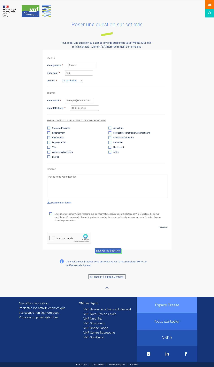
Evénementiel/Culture (123, 137)
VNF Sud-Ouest (93, 337)
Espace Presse (167, 305)
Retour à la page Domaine (109, 276)
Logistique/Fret (59, 142)
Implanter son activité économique (42, 308)
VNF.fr (167, 338)
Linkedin (167, 354)
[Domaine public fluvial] (27, 11)
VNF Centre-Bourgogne (99, 332)
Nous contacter (167, 321)
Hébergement (58, 133)
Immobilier (118, 142)
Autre (116, 152)
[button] (209, 4)
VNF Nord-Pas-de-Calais (99, 314)
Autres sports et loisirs (62, 152)
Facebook (186, 354)
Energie (55, 157)
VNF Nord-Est (92, 318)
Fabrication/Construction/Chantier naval (131, 133)
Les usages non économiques (39, 312)
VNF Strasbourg (94, 323)
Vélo (54, 147)
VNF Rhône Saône (95, 328)
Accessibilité (98, 365)
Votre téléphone (56, 108)
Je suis (52, 80)
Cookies (134, 365)
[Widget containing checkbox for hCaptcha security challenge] (69, 238)
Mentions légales (117, 365)
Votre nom (53, 73)
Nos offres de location (33, 303)
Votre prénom (55, 65)
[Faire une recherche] (209, 13)
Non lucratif (118, 147)
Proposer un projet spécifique (39, 317)
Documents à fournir (61, 202)
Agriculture (118, 128)
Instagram (148, 354)
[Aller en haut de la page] (107, 287)
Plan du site (81, 365)
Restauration (58, 137)
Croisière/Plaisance (61, 128)
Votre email (54, 100)
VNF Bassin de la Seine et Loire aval (107, 309)
